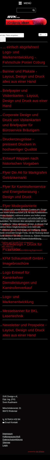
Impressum (37, 250)
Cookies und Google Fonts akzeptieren (17, 242)
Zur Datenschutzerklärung (20, 250)
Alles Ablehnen (8, 247)
